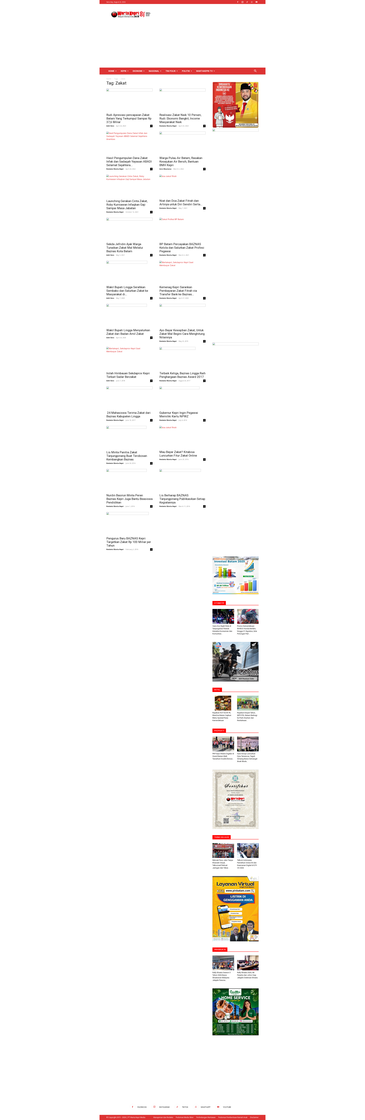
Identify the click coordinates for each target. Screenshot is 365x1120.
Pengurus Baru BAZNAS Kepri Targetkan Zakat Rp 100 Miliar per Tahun (128, 542)
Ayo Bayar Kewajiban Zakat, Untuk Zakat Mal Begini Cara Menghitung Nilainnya (182, 334)
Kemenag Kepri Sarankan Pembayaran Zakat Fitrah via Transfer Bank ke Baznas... (178, 290)
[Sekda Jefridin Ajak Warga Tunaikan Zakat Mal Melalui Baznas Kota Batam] (129, 229)
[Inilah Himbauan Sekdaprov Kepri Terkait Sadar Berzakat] (129, 358)
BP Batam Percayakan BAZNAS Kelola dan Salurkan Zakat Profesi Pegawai (181, 247)
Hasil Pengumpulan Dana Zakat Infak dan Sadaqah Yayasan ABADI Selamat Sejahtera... (129, 161)
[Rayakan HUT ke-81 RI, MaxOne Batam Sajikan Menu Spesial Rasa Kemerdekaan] (223, 703)
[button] (255, 71)
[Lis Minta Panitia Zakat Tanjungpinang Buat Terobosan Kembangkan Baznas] (129, 437)
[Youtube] (256, 2)
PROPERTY (219, 731)
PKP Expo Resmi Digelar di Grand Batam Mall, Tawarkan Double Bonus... (223, 756)
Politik (186, 71)
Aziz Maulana (165, 169)
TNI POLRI (171, 71)
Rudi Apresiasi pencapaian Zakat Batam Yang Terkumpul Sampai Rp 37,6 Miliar (128, 118)
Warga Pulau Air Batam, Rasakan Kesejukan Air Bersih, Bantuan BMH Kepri (180, 161)
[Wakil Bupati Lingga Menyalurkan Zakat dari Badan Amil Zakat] (129, 315)
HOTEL (217, 690)
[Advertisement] (207, 14)
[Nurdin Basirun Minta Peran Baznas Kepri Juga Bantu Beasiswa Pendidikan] (129, 480)
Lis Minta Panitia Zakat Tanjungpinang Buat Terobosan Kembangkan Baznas (126, 456)
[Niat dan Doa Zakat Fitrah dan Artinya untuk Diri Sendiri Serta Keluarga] (182, 186)
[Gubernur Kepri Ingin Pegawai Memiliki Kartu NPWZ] (182, 397)
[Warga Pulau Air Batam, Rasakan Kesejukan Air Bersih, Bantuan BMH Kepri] (182, 143)
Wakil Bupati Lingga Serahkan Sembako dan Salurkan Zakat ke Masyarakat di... (127, 290)
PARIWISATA (220, 949)
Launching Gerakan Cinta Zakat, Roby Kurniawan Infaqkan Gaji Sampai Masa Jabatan (127, 204)
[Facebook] (238, 2)
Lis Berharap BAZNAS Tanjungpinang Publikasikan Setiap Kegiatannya (182, 499)
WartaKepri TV (204, 71)
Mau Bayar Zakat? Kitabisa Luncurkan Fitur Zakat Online (178, 453)
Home (111, 71)
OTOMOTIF (219, 603)
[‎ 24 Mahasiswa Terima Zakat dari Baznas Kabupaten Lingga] (129, 397)
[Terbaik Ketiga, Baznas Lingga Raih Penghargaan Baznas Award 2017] (182, 358)
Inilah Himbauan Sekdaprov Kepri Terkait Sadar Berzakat (128, 375)
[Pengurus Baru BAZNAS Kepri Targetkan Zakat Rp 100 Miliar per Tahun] (129, 523)
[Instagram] (242, 2)
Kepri (123, 71)
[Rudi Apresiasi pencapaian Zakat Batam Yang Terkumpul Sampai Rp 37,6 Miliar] (129, 100)
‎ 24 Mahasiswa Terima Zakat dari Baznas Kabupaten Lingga (128, 414)
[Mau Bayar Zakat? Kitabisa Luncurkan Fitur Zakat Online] (182, 437)
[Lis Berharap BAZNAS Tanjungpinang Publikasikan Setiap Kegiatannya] (182, 480)
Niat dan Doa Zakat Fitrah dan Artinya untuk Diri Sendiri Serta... (180, 202)
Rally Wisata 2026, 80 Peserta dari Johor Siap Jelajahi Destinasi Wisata (247, 975)
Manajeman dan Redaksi (163, 1117)
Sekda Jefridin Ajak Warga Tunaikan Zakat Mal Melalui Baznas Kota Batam (124, 247)
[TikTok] (247, 2)
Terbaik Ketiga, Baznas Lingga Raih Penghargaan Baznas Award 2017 (182, 375)
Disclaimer (254, 1117)
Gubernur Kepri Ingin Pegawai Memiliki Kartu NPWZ (178, 414)
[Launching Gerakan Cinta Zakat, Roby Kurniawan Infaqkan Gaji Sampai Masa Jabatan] (129, 186)
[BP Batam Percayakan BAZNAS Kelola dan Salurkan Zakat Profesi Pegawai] (182, 229)
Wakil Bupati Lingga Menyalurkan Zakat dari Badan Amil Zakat (128, 332)
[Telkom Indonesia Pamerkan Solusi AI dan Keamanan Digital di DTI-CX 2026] (248, 850)
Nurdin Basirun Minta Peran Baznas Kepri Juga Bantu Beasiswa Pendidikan (129, 499)
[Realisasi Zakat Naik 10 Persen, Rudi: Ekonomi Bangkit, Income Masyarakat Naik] (182, 100)
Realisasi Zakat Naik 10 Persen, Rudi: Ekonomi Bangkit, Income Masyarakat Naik (180, 118)
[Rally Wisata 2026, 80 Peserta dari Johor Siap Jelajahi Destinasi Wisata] (248, 962)
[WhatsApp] (252, 2)
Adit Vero (110, 126)
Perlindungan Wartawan (206, 1117)
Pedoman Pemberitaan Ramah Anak (232, 1117)
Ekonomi (137, 71)
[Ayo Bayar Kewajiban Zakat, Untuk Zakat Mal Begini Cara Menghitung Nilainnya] (182, 315)
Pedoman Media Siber (185, 1117)
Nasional (154, 71)
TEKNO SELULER (221, 837)
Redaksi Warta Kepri (168, 126)
